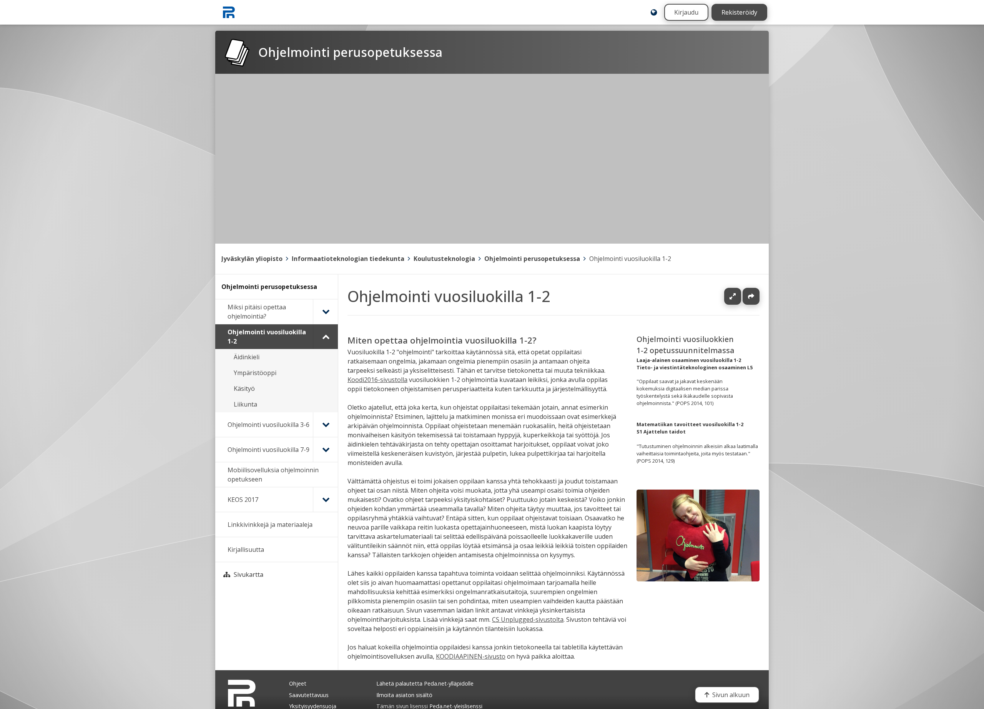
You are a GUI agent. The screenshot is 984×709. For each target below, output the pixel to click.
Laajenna (740, 296)
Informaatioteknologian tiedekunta (348, 258)
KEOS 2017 (243, 499)
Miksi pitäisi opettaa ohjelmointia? (257, 311)
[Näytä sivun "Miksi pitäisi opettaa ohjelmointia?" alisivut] (325, 311)
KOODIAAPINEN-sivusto (470, 656)
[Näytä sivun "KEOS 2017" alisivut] (325, 499)
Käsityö (244, 388)
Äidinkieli (246, 357)
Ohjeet (297, 683)
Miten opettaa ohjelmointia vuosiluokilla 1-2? (442, 340)
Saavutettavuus (309, 695)
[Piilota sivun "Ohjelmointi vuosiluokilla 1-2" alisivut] (325, 336)
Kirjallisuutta (246, 549)
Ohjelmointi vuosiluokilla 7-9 (268, 449)
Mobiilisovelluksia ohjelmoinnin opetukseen (273, 474)
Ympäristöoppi (255, 373)
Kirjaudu (686, 12)
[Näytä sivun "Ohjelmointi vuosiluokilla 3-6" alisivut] (325, 424)
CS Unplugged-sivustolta (527, 619)
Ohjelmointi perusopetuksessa (532, 258)
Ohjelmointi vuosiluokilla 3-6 (268, 424)
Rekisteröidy (739, 12)
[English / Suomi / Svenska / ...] (654, 12)
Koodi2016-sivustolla (377, 379)
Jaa (751, 296)
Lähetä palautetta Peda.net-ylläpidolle (425, 683)
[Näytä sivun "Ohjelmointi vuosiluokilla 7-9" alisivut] (325, 449)
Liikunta (245, 404)
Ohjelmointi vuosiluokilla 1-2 (630, 258)
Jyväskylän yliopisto (252, 258)
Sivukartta (248, 574)
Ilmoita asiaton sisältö (404, 695)
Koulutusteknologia (444, 258)
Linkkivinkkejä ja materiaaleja (270, 524)
